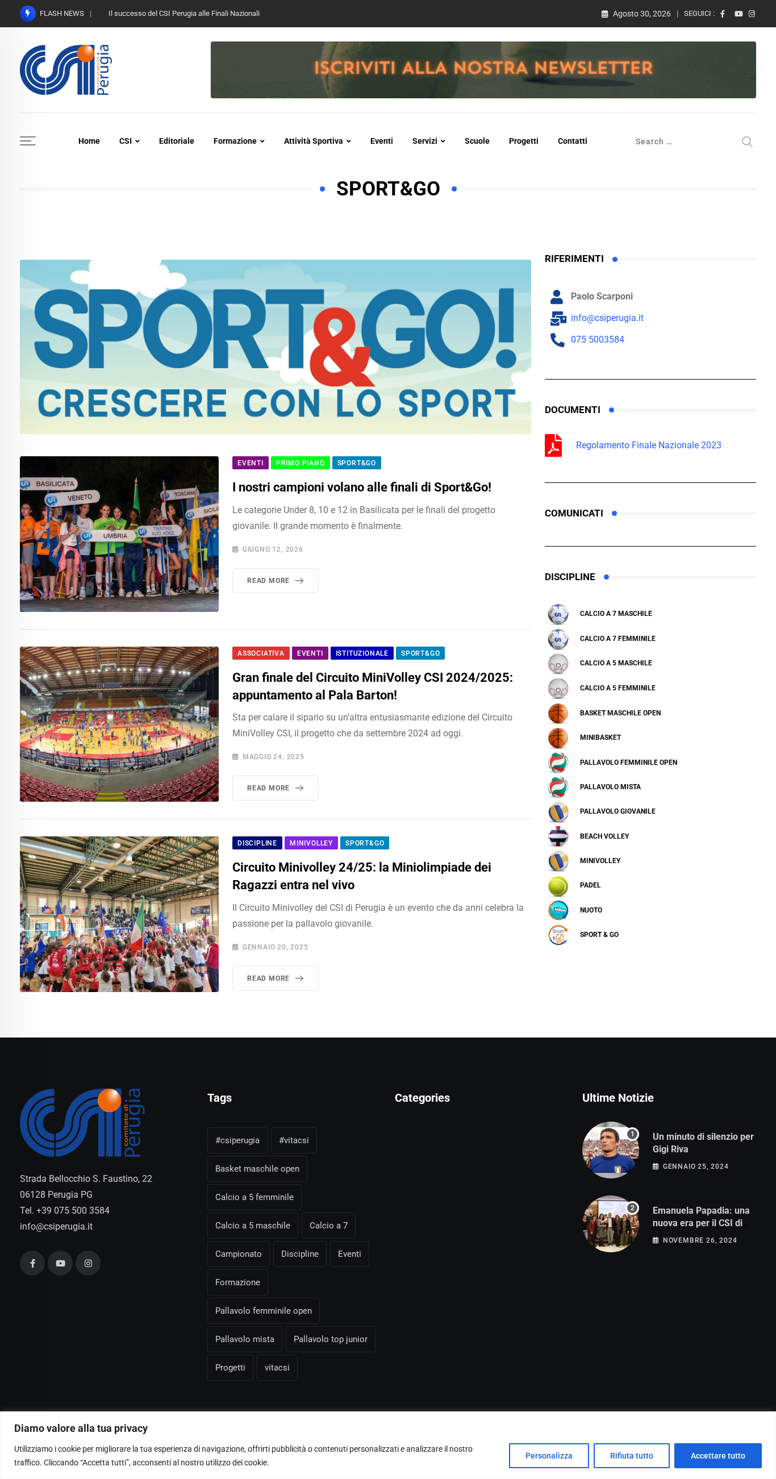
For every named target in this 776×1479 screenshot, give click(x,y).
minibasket (600, 737)
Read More (268, 581)
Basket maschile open (620, 713)
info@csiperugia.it (56, 1226)
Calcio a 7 (329, 1225)
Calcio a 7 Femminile (618, 639)
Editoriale (176, 140)
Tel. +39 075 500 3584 (65, 1210)
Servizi (424, 140)
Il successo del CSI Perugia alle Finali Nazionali (184, 13)
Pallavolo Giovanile (618, 811)
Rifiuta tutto (631, 1455)
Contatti (572, 140)
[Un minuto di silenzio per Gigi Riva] (610, 1150)
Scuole (477, 140)
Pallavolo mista (610, 787)
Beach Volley (604, 836)
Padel (590, 885)
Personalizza (549, 1455)
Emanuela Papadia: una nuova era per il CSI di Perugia (701, 1223)
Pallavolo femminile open (628, 762)
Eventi (381, 140)
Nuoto (591, 910)
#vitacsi (294, 1140)
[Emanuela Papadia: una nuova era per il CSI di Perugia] (610, 1223)
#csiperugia (237, 1140)
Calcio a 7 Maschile (616, 614)
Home (89, 140)
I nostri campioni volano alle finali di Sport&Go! (361, 487)
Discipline (300, 1254)
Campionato (238, 1254)
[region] (388, 1445)
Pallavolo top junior (331, 1339)
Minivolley (600, 861)
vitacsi (277, 1368)
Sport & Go (599, 935)
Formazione (235, 140)
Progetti (524, 140)
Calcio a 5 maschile (616, 663)
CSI (125, 140)
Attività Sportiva (313, 140)
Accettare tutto (718, 1455)
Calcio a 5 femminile (618, 688)
